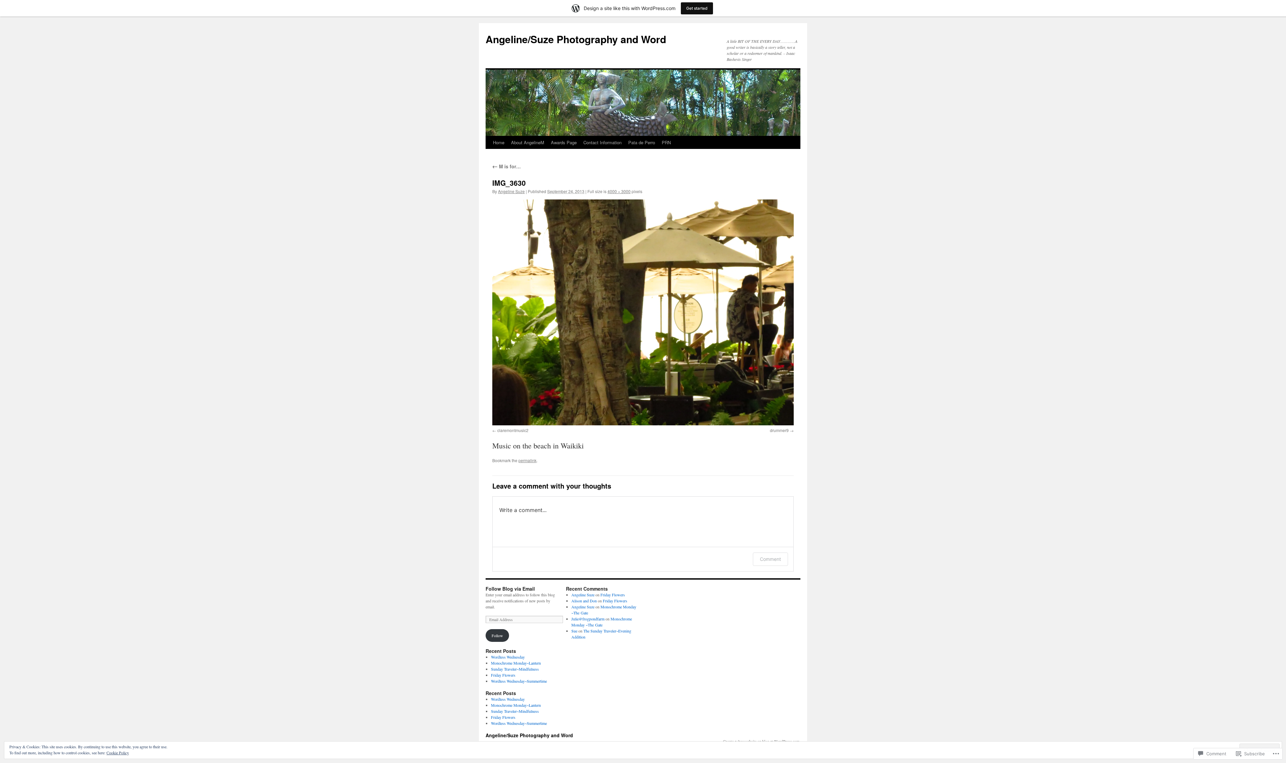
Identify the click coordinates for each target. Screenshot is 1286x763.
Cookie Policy (117, 752)
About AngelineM (527, 142)
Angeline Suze (511, 191)
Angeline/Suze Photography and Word (576, 39)
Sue (574, 630)
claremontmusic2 (512, 430)
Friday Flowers (503, 675)
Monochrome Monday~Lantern (516, 663)
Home (498, 142)
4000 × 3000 (619, 191)
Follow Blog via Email (510, 588)
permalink (527, 460)
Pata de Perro (641, 142)
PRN (666, 142)
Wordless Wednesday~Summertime (519, 681)
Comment (770, 559)
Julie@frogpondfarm (587, 618)
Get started (697, 8)
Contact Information (602, 142)
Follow (497, 635)
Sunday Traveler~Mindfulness (515, 669)
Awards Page (564, 142)
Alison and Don (584, 600)
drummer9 (779, 430)
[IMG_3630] (643, 312)
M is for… (506, 166)
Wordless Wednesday (508, 657)
